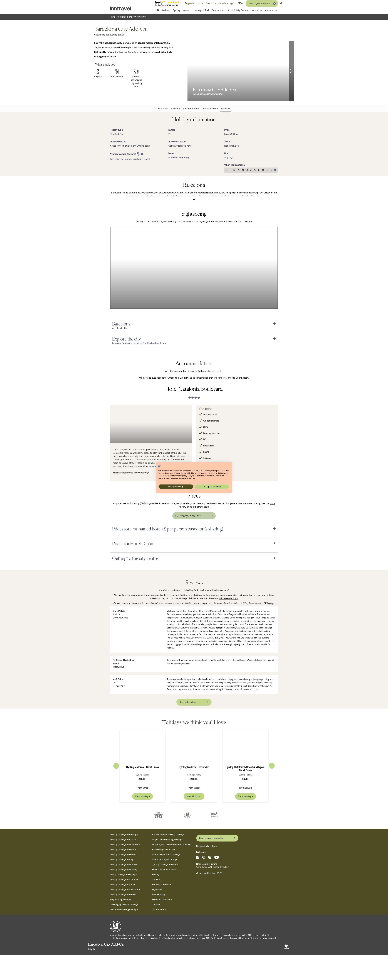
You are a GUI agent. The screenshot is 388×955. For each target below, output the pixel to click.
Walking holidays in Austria (123, 839)
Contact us (211, 3)
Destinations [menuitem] (218, 10)
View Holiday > (142, 796)
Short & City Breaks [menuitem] (237, 10)
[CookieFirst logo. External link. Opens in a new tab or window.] (159, 466)
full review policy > (228, 598)
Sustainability (159, 894)
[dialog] (125, 154)
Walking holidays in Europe (123, 849)
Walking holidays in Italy (122, 859)
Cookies (156, 879)
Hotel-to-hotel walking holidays (168, 834)
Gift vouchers (159, 909)
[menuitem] (163, 108)
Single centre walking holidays (167, 839)
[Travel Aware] (214, 815)
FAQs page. (269, 603)
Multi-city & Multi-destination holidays (171, 844)
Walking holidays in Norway (123, 869)
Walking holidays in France (123, 854)
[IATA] (159, 815)
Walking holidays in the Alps (124, 834)
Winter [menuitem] (186, 10)
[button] (291, 71)
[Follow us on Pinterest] (203, 857)
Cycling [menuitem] (176, 10)
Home (112, 16)
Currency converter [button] (188, 516)
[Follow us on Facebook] (197, 857)
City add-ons (126, 16)
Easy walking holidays (120, 899)
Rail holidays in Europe (163, 849)
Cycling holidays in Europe (165, 864)
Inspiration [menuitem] (256, 10)
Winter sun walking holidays (124, 909)
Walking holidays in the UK (123, 894)
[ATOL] (187, 815)
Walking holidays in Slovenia (124, 879)
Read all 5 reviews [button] (187, 702)
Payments (157, 889)
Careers (156, 904)
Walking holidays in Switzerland (125, 889)
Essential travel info (162, 899)
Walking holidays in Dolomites (125, 844)
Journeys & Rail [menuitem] (201, 10)
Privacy (156, 874)
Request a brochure (194, 3)
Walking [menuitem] (166, 10)
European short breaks (164, 869)
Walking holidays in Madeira (123, 864)
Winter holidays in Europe (165, 859)
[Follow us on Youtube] (216, 857)
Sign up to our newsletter (211, 838)
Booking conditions (161, 884)
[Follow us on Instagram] (209, 857)
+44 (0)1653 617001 (259, 3)
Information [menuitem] (271, 10)
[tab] (194, 324)
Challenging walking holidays (124, 904)
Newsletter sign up (227, 3)
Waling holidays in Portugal (123, 874)
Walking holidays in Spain (122, 884)
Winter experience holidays (166, 854)
